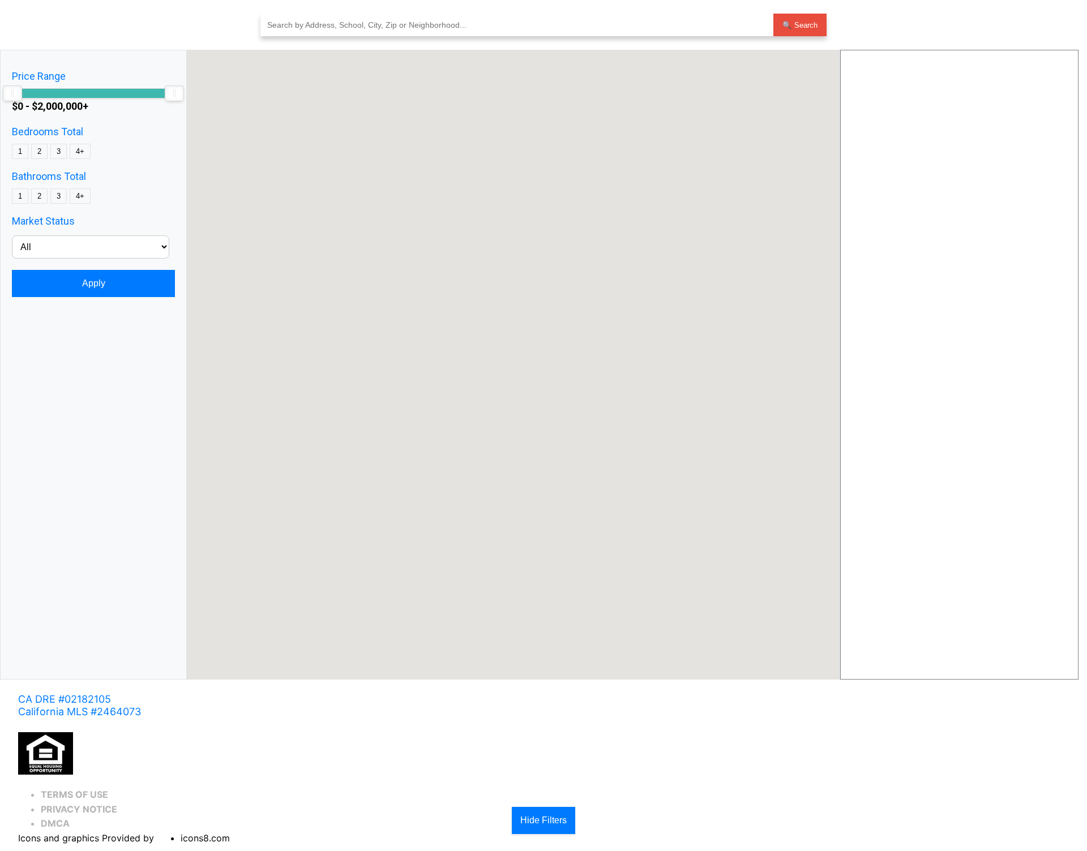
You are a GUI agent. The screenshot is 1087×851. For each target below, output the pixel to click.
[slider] (12, 93)
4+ (80, 151)
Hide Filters (543, 820)
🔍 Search (800, 25)
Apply (93, 283)
